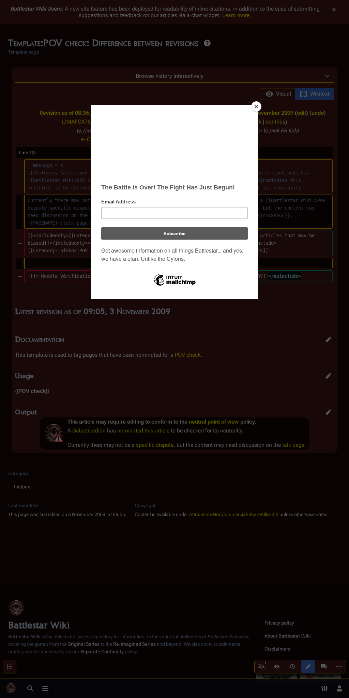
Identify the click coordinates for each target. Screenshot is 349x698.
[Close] (256, 106)
